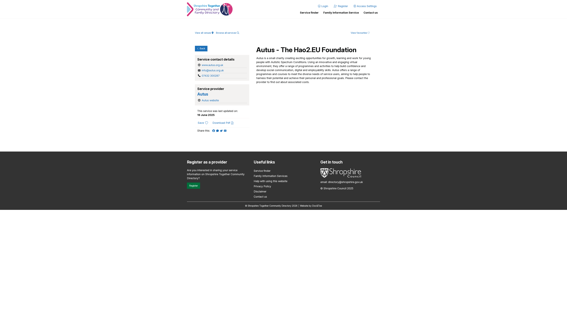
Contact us (371, 12)
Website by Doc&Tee (311, 205)
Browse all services (226, 32)
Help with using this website (270, 181)
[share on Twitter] (222, 131)
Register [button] (342, 6)
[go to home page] (210, 9)
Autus (202, 94)
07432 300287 (211, 75)
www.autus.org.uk (212, 65)
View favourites (359, 32)
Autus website (210, 100)
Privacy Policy (262, 186)
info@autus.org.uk (213, 70)
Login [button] (324, 6)
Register (193, 185)
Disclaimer (260, 191)
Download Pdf (221, 122)
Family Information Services (270, 176)
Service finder (309, 12)
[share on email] (226, 131)
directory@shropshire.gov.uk (345, 182)
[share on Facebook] (214, 131)
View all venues (203, 32)
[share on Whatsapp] (218, 131)
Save (204, 122)
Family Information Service (341, 12)
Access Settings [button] (366, 6)
